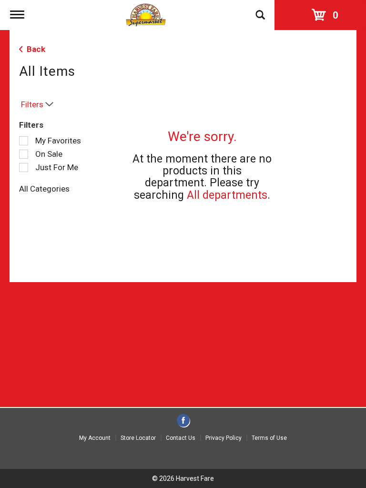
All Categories (44, 188)
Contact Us (180, 438)
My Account (95, 438)
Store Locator (138, 438)
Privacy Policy (223, 438)
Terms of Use (269, 438)
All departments (227, 195)
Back (35, 49)
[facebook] (183, 421)
